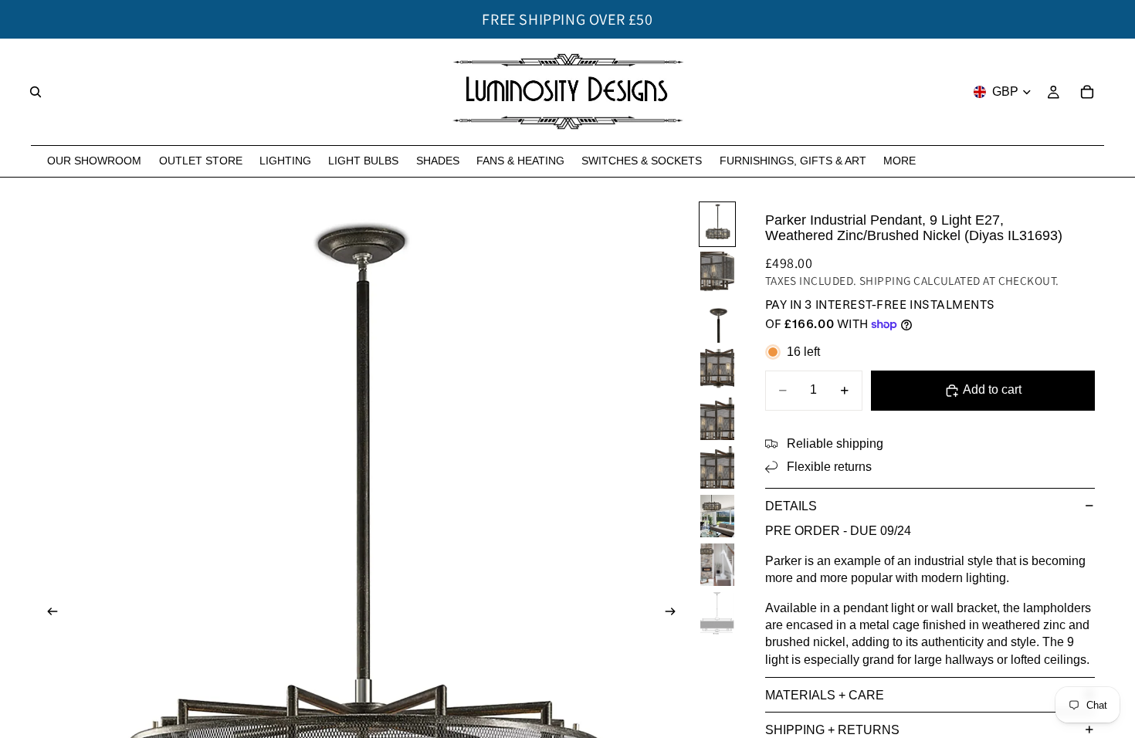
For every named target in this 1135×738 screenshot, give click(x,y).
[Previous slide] (48, 614)
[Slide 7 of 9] (717, 516)
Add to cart (992, 389)
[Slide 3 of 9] (717, 321)
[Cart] (1087, 92)
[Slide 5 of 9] (717, 419)
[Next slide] (675, 614)
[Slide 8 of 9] (717, 564)
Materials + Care (824, 695)
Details (791, 506)
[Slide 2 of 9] (717, 273)
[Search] (36, 92)
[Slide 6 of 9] (717, 467)
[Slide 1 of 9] (717, 224)
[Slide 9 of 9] (717, 613)
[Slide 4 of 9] (717, 370)
